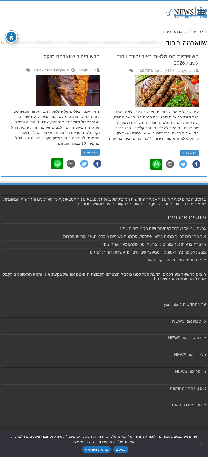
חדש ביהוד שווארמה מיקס (71, 56)
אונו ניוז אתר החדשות (188, 388)
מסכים (121, 449)
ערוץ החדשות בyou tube (185, 304)
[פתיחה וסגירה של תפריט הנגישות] (11, 37)
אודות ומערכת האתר (188, 405)
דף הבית (199, 32)
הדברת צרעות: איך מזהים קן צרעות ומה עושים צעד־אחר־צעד (154, 244)
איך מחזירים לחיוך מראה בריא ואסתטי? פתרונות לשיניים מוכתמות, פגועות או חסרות (134, 236)
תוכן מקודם (186, 71)
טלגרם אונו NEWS (190, 355)
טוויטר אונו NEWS (190, 371)
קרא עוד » (189, 153)
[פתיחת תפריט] (202, 13)
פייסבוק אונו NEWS (189, 321)
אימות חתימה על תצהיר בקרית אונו (176, 260)
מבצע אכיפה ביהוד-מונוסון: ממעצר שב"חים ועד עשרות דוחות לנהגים (148, 252)
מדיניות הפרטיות (97, 449)
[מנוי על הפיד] (2, 43)
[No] (201, 443)
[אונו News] (186, 12)
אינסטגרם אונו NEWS (187, 338)
